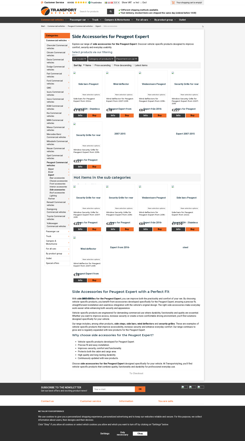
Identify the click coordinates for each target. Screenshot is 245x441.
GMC (49, 88)
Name (88, 65)
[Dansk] (111, 2)
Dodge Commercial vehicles (56, 68)
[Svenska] (106, 2)
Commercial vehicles (52, 19)
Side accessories (57, 190)
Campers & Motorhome (117, 19)
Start (43, 26)
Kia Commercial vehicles (54, 114)
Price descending (122, 65)
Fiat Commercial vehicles (54, 75)
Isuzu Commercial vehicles (55, 93)
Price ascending (103, 65)
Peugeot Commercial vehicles (80, 26)
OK (140, 389)
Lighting (53, 196)
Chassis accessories (58, 181)
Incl (137, 2)
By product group (163, 19)
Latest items (141, 65)
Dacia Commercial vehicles (55, 61)
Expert (98, 26)
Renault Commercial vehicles (56, 203)
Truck (95, 19)
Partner (51, 199)
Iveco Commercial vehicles (55, 100)
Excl (144, 2)
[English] (109, 2)
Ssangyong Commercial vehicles (56, 210)
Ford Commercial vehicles (55, 82)
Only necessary (122, 433)
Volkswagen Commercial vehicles (56, 225)
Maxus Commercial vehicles (56, 129)
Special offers (52, 263)
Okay (140, 433)
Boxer (50, 172)
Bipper (51, 169)
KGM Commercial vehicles (55, 107)
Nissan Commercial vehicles (56, 150)
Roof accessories (57, 193)
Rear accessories (57, 178)
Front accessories (57, 184)
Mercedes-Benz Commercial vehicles (56, 135)
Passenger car (78, 19)
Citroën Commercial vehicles (56, 54)
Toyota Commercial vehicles (56, 217)
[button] (84, 2)
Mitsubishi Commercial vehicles (57, 143)
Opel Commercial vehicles (55, 157)
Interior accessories (58, 187)
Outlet (182, 19)
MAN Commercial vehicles (55, 121)
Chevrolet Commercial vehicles (57, 47)
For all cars (142, 19)
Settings (104, 433)
